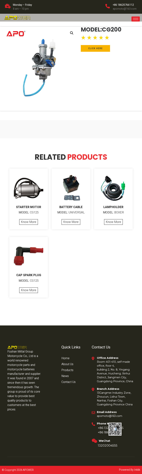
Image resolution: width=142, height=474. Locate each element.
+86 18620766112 (123, 5)
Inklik (136, 470)
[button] (71, 33)
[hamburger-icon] (135, 19)
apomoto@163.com (124, 9)
